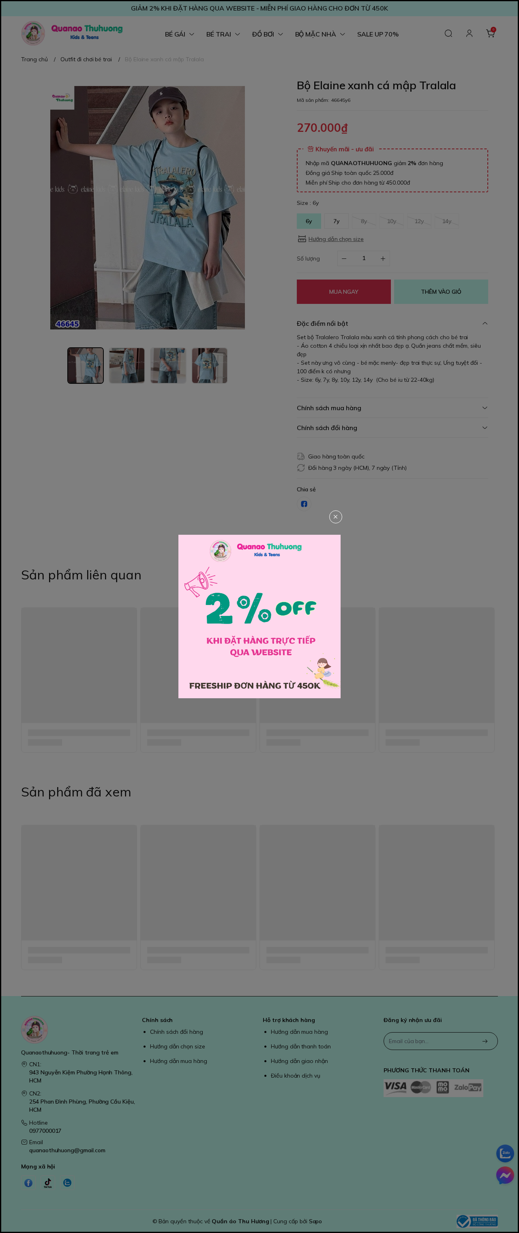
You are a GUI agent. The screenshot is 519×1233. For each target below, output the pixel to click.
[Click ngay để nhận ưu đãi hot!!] (259, 616)
